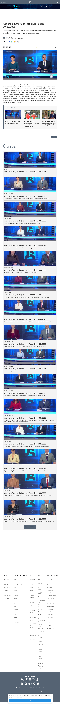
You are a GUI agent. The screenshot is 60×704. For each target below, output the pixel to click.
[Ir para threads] (37, 679)
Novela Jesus (41, 654)
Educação (32, 602)
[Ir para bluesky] (22, 679)
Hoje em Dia (41, 647)
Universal (49, 625)
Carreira (49, 582)
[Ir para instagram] (30, 679)
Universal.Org (50, 628)
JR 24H (32, 576)
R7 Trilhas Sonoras (51, 595)
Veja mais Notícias (30, 527)
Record (41, 576)
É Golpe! (32, 605)
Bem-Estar (16, 582)
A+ (7, 47)
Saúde (31, 632)
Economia (32, 600)
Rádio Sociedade (51, 598)
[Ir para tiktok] (26, 683)
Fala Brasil (40, 644)
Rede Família (50, 617)
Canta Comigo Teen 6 (41, 620)
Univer (48, 622)
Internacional (33, 615)
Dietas (15, 590)
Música (15, 606)
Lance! (5, 593)
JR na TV (11, 20)
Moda (15, 603)
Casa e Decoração (18, 584)
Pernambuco (33, 623)
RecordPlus (50, 593)
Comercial (49, 584)
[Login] (57, 2)
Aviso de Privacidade (17, 697)
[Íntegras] (30, 6)
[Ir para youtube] (37, 683)
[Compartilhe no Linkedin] (9, 42)
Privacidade (29, 692)
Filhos (15, 598)
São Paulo (32, 630)
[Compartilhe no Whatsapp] (12, 42)
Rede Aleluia (50, 614)
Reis (39, 661)
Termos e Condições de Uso (39, 692)
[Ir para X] (30, 683)
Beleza (15, 579)
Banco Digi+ (50, 579)
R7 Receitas (16, 612)
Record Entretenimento (52, 603)
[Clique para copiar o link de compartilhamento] (17, 42)
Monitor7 (32, 620)
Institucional (53, 576)
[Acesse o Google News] (15, 42)
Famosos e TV (17, 595)
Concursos (32, 593)
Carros (31, 587)
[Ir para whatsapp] (33, 683)
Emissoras (49, 587)
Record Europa (50, 606)
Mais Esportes (7, 595)
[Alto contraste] (4, 47)
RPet (15, 614)
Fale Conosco (22, 692)
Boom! (39, 611)
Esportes (7, 576)
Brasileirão (6, 582)
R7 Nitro (16, 609)
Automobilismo (7, 579)
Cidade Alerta (41, 628)
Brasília (31, 584)
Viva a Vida (16, 622)
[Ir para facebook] (26, 679)
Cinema (15, 587)
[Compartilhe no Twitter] (4, 42)
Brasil (31, 582)
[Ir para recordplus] (22, 683)
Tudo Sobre (32, 639)
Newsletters (50, 590)
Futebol (6, 590)
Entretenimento (20, 576)
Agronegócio (33, 579)
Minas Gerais (33, 617)
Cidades (31, 590)
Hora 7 (31, 608)
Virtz (15, 620)
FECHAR (30, 700)
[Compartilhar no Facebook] (7, 42)
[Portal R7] (30, 2)
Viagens (15, 617)
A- (10, 47)
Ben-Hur (40, 609)
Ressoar (49, 620)
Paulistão (6, 598)
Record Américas (51, 601)
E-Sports (6, 584)
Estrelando (16, 593)
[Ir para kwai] (33, 679)
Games (15, 601)
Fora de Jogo (7, 587)
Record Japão (50, 609)
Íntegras (16, 20)
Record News (50, 612)
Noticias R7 (5, 20)
